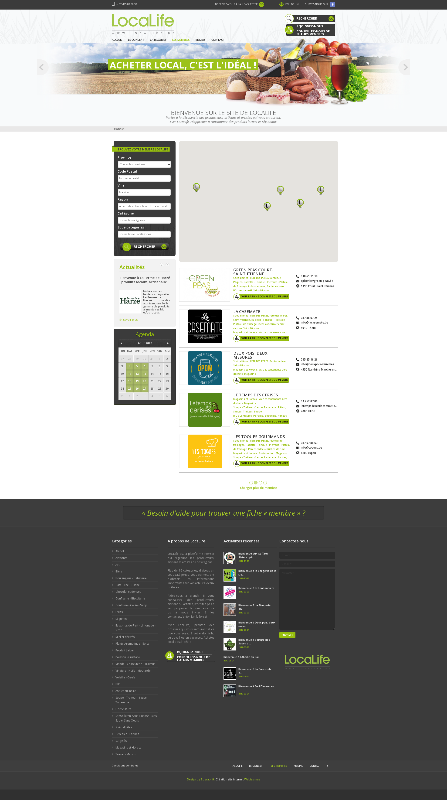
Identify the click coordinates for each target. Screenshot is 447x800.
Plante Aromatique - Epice (132, 644)
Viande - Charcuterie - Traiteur (135, 664)
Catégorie (126, 213)
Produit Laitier (124, 650)
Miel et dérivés (125, 637)
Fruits (119, 612)
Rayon (123, 199)
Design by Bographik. (201, 779)
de (292, 4)
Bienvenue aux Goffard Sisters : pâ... (253, 555)
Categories (158, 40)
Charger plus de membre (258, 488)
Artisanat (121, 558)
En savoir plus (128, 320)
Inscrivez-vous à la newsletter (236, 4)
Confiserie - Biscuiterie (130, 598)
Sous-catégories (131, 227)
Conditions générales (125, 765)
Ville (121, 185)
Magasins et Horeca (128, 747)
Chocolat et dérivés (128, 592)
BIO (117, 684)
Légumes (121, 619)
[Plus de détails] (204, 285)
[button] (196, 187)
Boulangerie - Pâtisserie (131, 578)
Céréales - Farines (127, 734)
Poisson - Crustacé (127, 657)
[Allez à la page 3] (260, 482)
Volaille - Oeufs (125, 677)
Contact (218, 40)
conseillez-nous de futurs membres (313, 32)
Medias (201, 40)
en (287, 4)
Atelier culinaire (125, 691)
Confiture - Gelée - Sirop (131, 605)
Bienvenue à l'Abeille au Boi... (242, 657)
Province (124, 157)
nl (298, 4)
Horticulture (123, 709)
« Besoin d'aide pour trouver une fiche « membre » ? (223, 513)
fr (281, 4)
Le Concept (136, 40)
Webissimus (252, 779)
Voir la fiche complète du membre (264, 296)
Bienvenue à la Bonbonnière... (257, 588)
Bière (118, 571)
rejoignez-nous (310, 26)
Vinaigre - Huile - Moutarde (133, 671)
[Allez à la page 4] (265, 482)
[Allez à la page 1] (251, 482)
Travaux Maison (125, 754)
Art (117, 565)
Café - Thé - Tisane (127, 585)
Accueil (117, 40)
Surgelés (121, 741)
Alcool (119, 551)
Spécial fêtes (123, 727)
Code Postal (127, 171)
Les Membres (181, 40)
